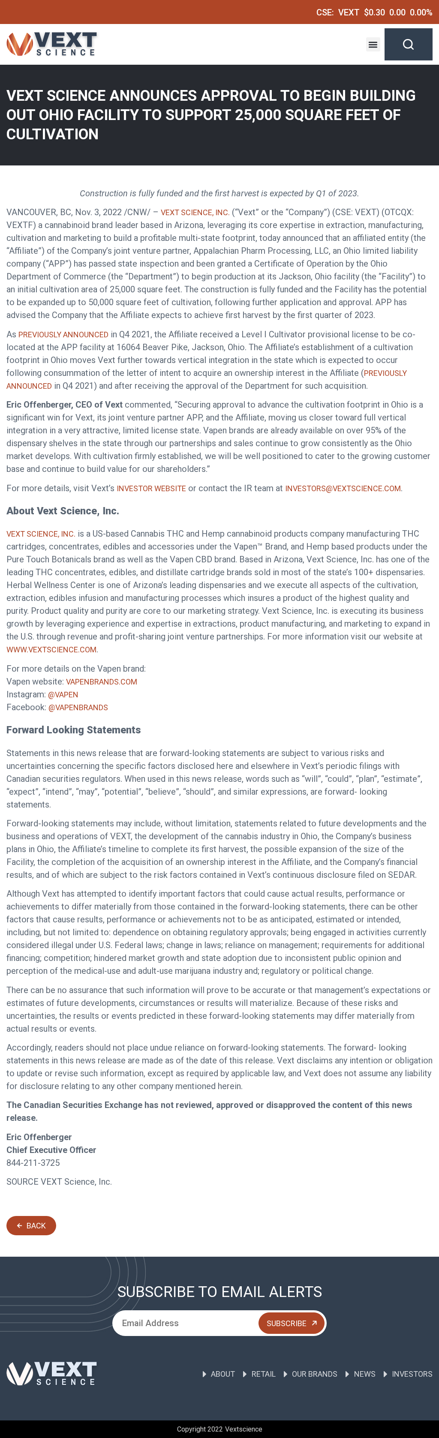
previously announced (63, 334)
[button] (373, 44)
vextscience (243, 1429)
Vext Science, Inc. (195, 212)
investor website (151, 488)
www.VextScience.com (51, 649)
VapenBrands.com (101, 681)
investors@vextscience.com (343, 488)
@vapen (63, 694)
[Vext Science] (53, 44)
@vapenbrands (78, 707)
